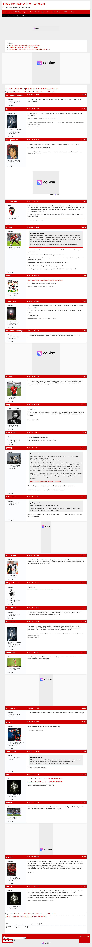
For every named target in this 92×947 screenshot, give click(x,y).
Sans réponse (26, 15)
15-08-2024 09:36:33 (33, 139)
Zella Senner (11, 497)
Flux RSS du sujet (84, 936)
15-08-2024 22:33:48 (33, 496)
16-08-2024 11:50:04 (33, 857)
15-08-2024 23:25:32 (33, 621)
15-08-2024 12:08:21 (33, 432)
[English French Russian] (6, 940)
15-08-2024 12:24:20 (33, 447)
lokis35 (9, 276)
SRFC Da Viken (12, 201)
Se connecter (51, 12)
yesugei (9, 774)
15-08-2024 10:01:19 (33, 275)
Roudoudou (10, 109)
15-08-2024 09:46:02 (33, 201)
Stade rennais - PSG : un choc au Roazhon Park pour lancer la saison (29, 49)
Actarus (9, 722)
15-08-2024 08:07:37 (33, 95)
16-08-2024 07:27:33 (33, 722)
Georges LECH (12, 140)
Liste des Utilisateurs (15, 12)
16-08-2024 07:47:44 (33, 751)
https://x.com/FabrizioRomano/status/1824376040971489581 (45, 782)
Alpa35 (9, 227)
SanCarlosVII (11, 432)
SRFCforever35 (12, 708)
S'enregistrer (42, 12)
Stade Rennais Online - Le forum (24, 3)
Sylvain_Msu (11, 301)
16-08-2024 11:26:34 (33, 774)
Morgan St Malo (12, 583)
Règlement (26, 12)
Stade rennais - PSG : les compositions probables (23, 47)
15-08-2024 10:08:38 (33, 301)
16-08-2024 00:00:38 (33, 652)
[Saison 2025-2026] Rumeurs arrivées (41, 88)
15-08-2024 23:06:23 (33, 582)
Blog (72, 12)
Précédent (13, 92)
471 (41, 92)
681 (49, 92)
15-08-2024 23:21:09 (33, 607)
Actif (21, 15)
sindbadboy (10, 652)
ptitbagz (9, 448)
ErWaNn (9, 857)
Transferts (18, 88)
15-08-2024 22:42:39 (33, 555)
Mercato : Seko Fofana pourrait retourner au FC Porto (24, 45)
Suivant (54, 92)
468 (29, 92)
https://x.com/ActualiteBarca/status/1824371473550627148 (45, 779)
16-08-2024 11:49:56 (33, 802)
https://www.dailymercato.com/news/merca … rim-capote (44, 589)
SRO (65, 12)
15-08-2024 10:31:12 (33, 404)
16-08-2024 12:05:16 (33, 886)
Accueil (5, 12)
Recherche (33, 12)
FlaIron (9, 802)
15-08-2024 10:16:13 (33, 330)
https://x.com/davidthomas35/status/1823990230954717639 (45, 280)
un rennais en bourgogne (16, 95)
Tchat (58, 12)
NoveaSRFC (11, 608)
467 (25, 92)
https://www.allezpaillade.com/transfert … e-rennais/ (45, 481)
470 (37, 92)
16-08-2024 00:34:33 (33, 708)
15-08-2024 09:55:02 (33, 227)
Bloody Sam (11, 555)
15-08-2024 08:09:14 (33, 109)
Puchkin (9, 377)
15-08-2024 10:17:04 (33, 376)
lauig (8, 405)
